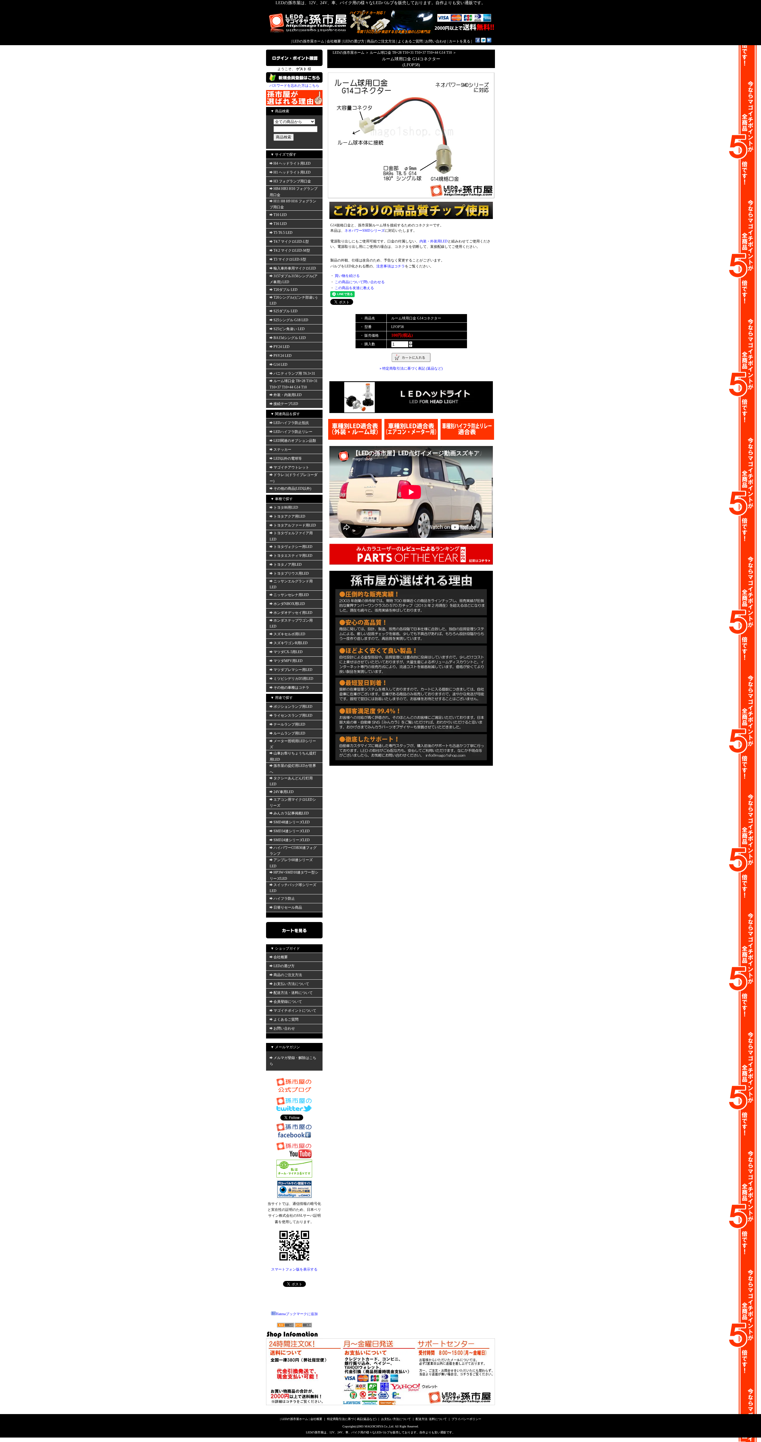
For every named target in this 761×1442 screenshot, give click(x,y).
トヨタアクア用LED (289, 516)
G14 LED (280, 365)
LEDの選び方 (353, 41)
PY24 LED (281, 347)
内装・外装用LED (433, 241)
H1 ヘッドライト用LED (292, 172)
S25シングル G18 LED (290, 320)
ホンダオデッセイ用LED (292, 613)
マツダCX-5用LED (288, 652)
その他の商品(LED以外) (292, 488)
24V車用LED (283, 792)
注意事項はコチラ (390, 266)
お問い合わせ (435, 41)
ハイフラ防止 (284, 898)
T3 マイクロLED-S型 (289, 259)
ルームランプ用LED (289, 733)
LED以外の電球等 (287, 458)
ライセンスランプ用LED (292, 715)
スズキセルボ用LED (289, 634)
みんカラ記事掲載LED (291, 813)
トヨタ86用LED (285, 507)
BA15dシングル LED (289, 338)
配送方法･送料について (431, 1419)
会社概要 (334, 41)
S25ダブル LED (285, 311)
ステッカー (282, 449)
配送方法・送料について (293, 993)
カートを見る (459, 41)
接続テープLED (285, 404)
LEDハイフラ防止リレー (292, 432)
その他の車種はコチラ (291, 687)
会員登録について (287, 1002)
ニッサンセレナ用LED (291, 595)
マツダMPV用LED (288, 661)
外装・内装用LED (287, 395)
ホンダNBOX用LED (289, 604)
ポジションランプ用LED (292, 707)
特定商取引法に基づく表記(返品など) (351, 1419)
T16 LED (280, 224)
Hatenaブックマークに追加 (297, 1314)
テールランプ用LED (289, 724)
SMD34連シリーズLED (291, 831)
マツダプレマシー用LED (292, 670)
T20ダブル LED (285, 290)
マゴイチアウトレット (291, 467)
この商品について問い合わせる (360, 282)
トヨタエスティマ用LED (292, 556)
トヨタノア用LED (287, 564)
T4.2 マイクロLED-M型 (291, 250)
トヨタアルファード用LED (294, 525)
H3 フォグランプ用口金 (292, 181)
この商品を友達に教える (354, 288)
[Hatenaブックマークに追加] (489, 41)
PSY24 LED (282, 356)
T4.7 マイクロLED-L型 (291, 241)
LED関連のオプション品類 (294, 441)
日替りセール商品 (287, 907)
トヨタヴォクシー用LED (292, 547)
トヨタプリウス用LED (291, 573)
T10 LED (280, 215)
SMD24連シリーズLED (291, 840)
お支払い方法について (291, 984)
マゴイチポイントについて (294, 1010)
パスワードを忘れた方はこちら (294, 85)
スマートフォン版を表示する (294, 1269)
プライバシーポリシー (466, 1419)
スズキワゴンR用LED (290, 643)
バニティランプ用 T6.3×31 (294, 373)
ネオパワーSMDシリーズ (365, 230)
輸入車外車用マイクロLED (294, 268)
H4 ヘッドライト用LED (292, 163)
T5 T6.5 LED (283, 233)
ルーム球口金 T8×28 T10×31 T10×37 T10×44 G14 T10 (411, 53)
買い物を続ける (347, 276)
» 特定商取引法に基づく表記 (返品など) (411, 368)
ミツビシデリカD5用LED (293, 679)
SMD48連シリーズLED (291, 822)
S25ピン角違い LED (289, 329)
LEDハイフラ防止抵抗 (291, 423)
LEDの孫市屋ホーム (308, 41)
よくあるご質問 (410, 41)
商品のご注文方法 (381, 41)
